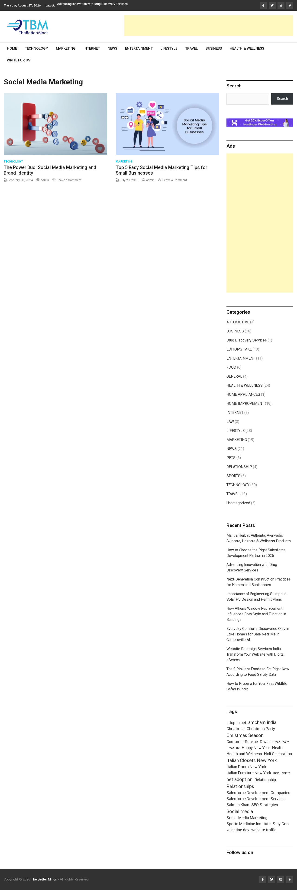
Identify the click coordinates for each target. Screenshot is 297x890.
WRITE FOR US (18, 60)
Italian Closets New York (251, 760)
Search (282, 98)
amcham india (262, 722)
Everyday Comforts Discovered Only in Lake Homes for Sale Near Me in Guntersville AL (257, 634)
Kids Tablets (281, 773)
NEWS (112, 48)
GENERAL (234, 376)
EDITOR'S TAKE (239, 349)
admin (45, 180)
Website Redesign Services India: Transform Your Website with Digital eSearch (255, 654)
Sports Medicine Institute (248, 823)
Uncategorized (238, 503)
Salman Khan (237, 804)
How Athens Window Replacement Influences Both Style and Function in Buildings (256, 614)
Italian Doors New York (246, 766)
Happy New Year (256, 747)
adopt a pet (236, 722)
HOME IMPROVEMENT (245, 403)
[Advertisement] (208, 25)
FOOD (231, 367)
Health (278, 747)
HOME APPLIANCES (243, 394)
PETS (231, 458)
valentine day (237, 829)
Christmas (235, 728)
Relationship (265, 779)
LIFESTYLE (169, 48)
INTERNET (92, 48)
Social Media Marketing (247, 817)
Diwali (265, 741)
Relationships (240, 786)
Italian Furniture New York (248, 772)
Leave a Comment (69, 180)
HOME (12, 48)
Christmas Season (244, 735)
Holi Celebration (278, 753)
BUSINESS (214, 48)
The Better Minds (44, 879)
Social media (239, 811)
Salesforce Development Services (256, 798)
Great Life (233, 748)
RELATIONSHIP (239, 467)
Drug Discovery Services (246, 340)
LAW (230, 421)
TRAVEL (191, 48)
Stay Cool (281, 823)
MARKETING (66, 48)
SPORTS (233, 476)
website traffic (263, 829)
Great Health (280, 742)
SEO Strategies (264, 804)
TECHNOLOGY (36, 48)
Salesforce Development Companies (258, 792)
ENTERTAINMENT (139, 48)
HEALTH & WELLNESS (247, 48)
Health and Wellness (244, 753)
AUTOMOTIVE (237, 322)
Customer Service (242, 741)
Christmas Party (261, 728)
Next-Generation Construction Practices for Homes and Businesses (103, 5)
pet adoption (239, 779)
